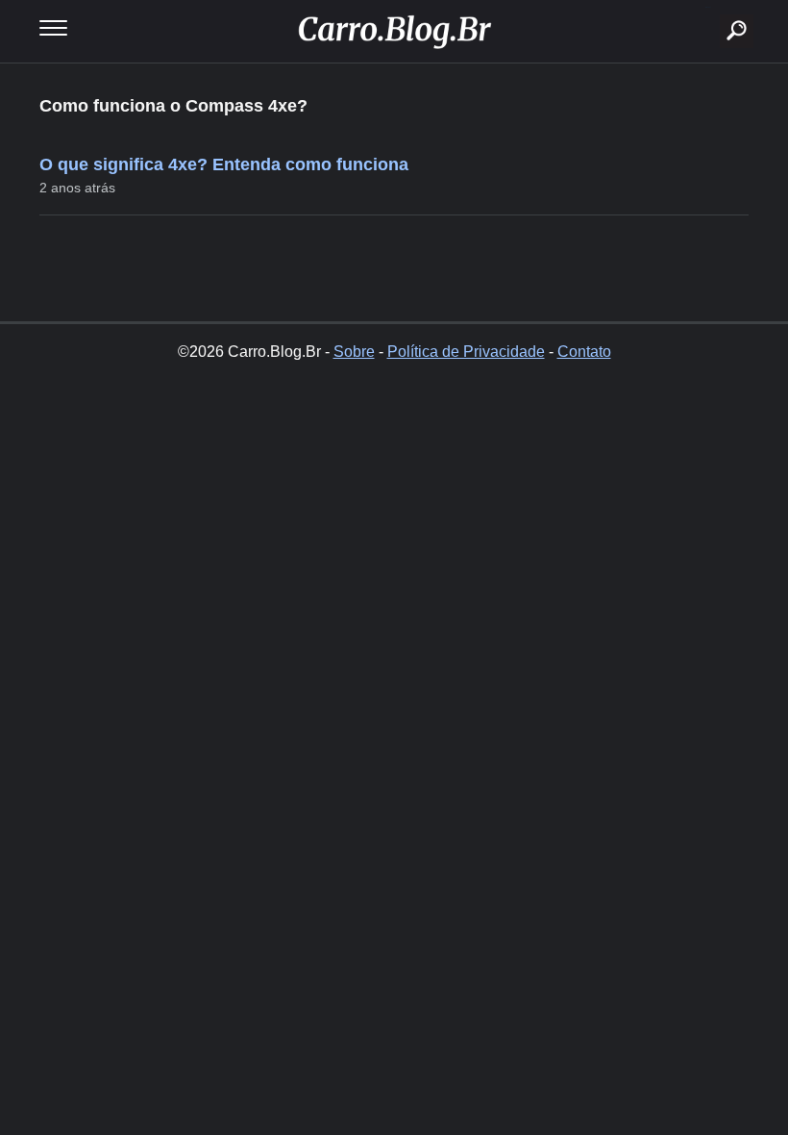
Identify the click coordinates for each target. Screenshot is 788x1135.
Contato (584, 351)
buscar (707, 7)
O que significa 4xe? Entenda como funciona (223, 164)
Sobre (354, 351)
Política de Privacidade (466, 351)
